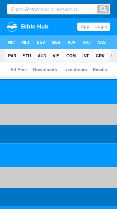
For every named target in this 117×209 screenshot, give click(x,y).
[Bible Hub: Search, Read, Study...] (35, 32)
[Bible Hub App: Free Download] (93, 29)
